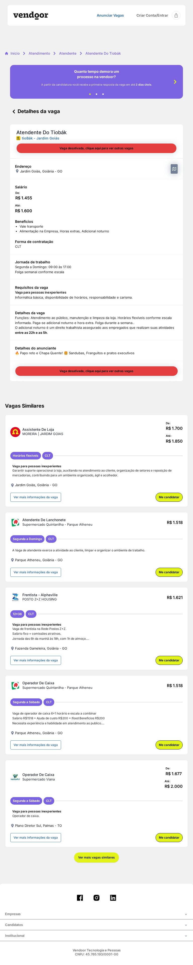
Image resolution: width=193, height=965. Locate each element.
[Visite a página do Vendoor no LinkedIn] (113, 898)
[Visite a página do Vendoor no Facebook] (80, 898)
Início (15, 53)
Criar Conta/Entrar (152, 15)
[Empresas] (96, 914)
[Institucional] (96, 936)
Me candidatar (169, 497)
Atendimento (39, 53)
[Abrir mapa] (174, 169)
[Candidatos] (96, 925)
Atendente (67, 53)
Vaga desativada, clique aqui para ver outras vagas (96, 148)
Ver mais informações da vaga (36, 497)
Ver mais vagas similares (96, 857)
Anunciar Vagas (110, 15)
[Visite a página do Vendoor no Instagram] (96, 898)
